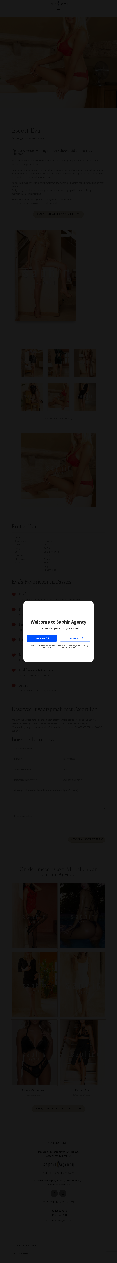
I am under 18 (75, 638)
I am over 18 (42, 638)
